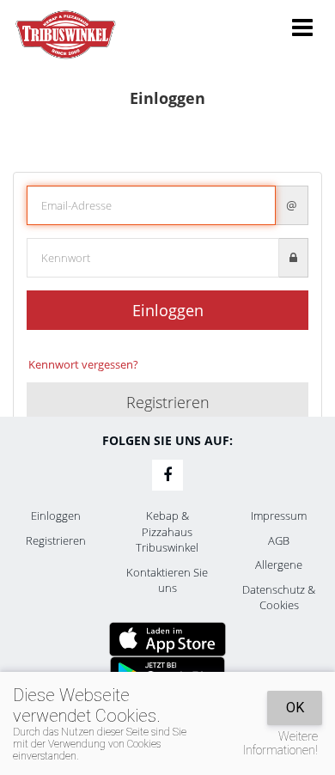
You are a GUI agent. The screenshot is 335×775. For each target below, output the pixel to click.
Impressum (279, 515)
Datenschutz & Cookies (278, 597)
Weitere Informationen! (280, 743)
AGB (278, 540)
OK (295, 707)
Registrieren (168, 402)
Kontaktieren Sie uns (167, 580)
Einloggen (168, 310)
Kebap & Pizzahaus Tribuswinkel (167, 531)
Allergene (278, 564)
